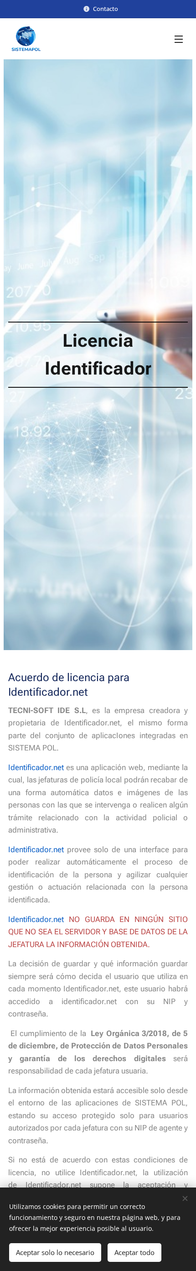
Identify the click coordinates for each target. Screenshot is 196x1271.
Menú (179, 39)
